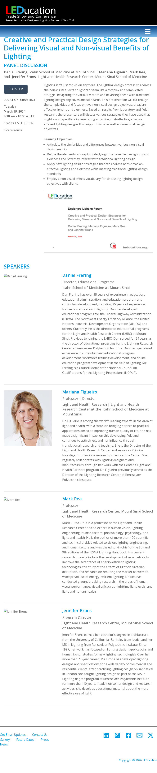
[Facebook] (128, 735)
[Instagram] (117, 735)
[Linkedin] (106, 735)
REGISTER (16, 89)
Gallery (5, 739)
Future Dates (25, 739)
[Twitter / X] (151, 735)
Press (45, 739)
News (4, 744)
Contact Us (39, 734)
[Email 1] (139, 735)
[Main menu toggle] (147, 31)
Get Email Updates (13, 734)
